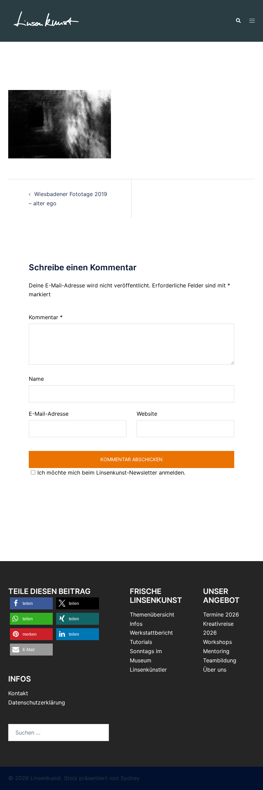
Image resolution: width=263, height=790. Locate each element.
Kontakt (18, 693)
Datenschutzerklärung (36, 702)
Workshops (217, 641)
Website (147, 413)
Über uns (214, 669)
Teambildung (219, 660)
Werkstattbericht (151, 632)
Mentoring (216, 651)
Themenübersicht (152, 614)
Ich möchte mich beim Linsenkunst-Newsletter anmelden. (111, 472)
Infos (136, 623)
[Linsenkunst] (46, 20)
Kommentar (46, 317)
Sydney (130, 778)
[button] (238, 21)
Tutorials (141, 641)
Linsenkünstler (148, 669)
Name (36, 378)
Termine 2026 (221, 614)
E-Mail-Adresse (48, 413)
